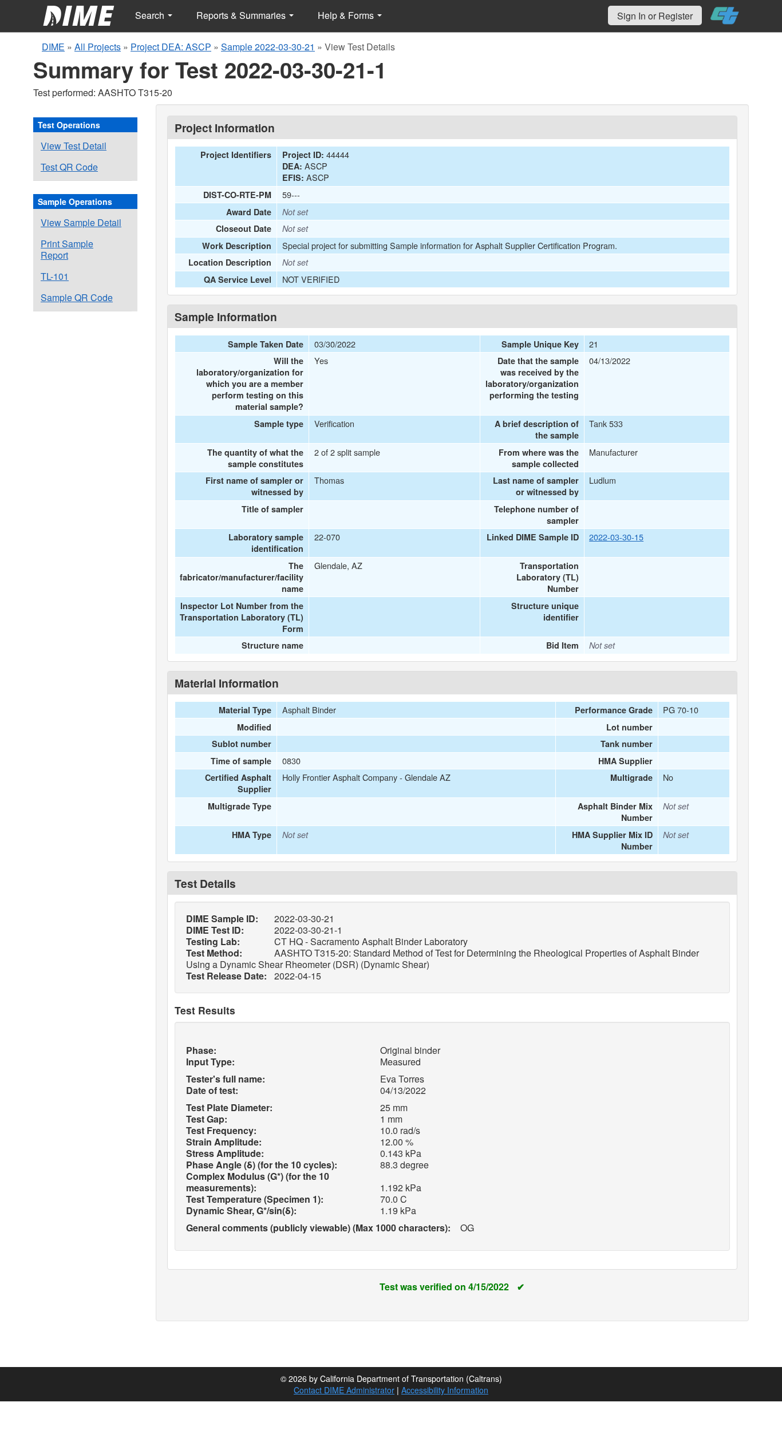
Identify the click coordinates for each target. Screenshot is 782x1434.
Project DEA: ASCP (171, 46)
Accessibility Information (444, 1390)
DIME (53, 46)
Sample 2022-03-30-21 (268, 46)
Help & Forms (347, 15)
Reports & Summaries (242, 15)
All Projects (97, 46)
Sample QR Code (77, 297)
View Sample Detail (81, 222)
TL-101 (55, 276)
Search (151, 15)
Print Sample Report (67, 249)
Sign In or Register (655, 15)
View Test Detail (73, 145)
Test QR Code (69, 166)
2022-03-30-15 (616, 537)
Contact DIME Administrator (344, 1390)
